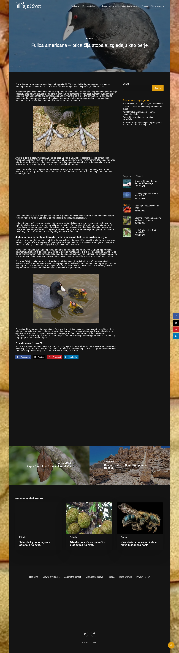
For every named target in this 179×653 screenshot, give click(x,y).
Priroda (89, 38)
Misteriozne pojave (94, 577)
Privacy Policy (143, 577)
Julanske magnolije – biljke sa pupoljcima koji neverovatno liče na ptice (142, 124)
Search (126, 84)
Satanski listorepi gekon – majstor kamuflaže (138, 118)
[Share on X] (176, 323)
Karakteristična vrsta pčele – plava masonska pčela (139, 113)
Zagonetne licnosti (72, 577)
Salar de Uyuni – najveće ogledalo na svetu (143, 104)
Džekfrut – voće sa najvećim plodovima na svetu (142, 108)
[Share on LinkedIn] (176, 336)
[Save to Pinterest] (176, 329)
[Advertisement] (66, 196)
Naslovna (33, 577)
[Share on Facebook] (176, 316)
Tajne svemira (125, 577)
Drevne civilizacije (51, 577)
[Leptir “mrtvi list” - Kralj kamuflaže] (49, 465)
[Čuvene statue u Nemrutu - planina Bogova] (130, 465)
